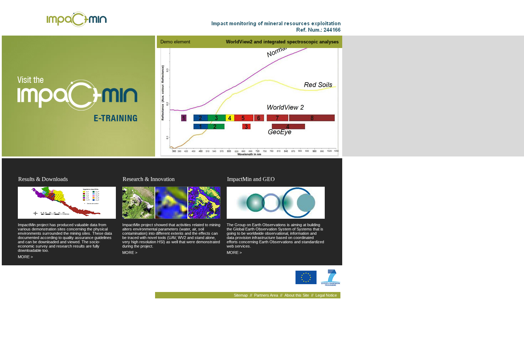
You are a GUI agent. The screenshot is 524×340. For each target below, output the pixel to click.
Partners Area (266, 295)
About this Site (296, 295)
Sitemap (241, 295)
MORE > (25, 257)
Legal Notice (326, 295)
